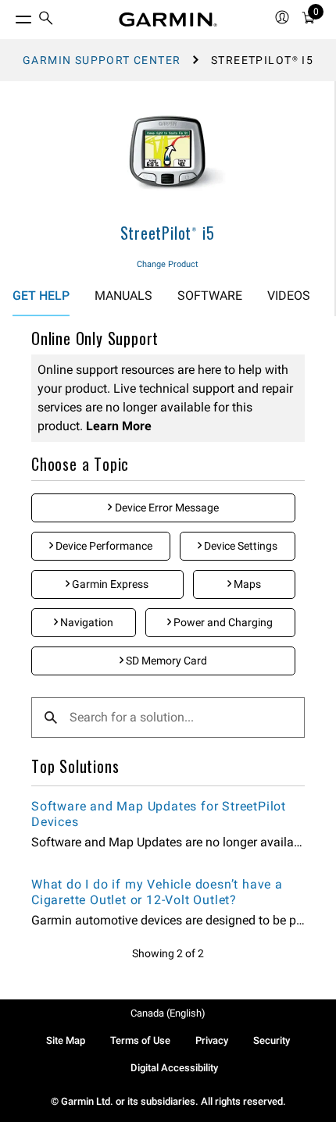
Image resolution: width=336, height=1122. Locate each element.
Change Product (167, 264)
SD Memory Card (165, 660)
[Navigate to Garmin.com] (168, 19)
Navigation (85, 622)
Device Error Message (166, 507)
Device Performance (102, 546)
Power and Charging (222, 622)
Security (271, 1040)
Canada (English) (168, 1013)
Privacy (211, 1040)
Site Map (65, 1040)
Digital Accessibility (174, 1068)
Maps (246, 584)
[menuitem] (46, 20)
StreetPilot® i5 (167, 232)
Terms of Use (140, 1040)
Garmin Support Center (102, 60)
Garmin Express (109, 584)
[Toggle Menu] (9, 15)
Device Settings (239, 546)
